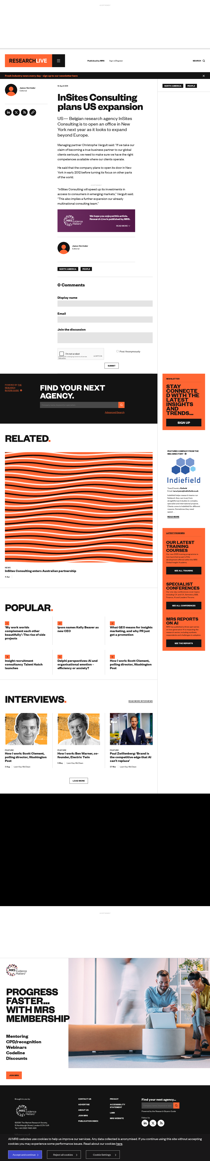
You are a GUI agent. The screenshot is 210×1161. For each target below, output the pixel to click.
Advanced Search (115, 412)
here (119, 1143)
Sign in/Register (116, 60)
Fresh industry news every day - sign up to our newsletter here (41, 75)
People (86, 269)
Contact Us (84, 1099)
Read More (122, 225)
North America (67, 269)
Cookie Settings (102, 1154)
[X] (16, 114)
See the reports (184, 643)
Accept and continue (24, 1154)
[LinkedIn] (8, 114)
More (141, 701)
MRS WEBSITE (117, 1118)
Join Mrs (83, 1115)
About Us (83, 1110)
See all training (183, 570)
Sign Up (184, 422)
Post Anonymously (130, 351)
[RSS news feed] (24, 114)
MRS (102, 60)
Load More (79, 780)
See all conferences (183, 605)
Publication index (88, 1121)
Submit (111, 365)
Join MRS (14, 1075)
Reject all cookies (63, 1154)
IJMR (112, 1112)
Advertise (84, 1104)
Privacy (114, 1099)
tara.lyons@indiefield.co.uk (185, 491)
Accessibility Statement (117, 1106)
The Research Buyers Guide (13, 387)
